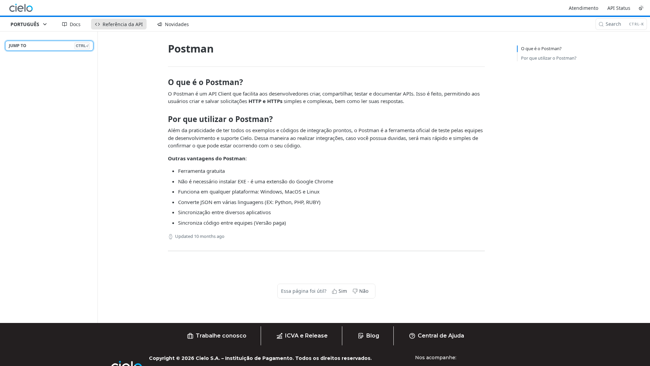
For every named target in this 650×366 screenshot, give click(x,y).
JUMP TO (48, 45)
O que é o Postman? (541, 48)
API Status (618, 8)
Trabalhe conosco (221, 335)
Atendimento (583, 8)
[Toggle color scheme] (641, 7)
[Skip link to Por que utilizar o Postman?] (163, 119)
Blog (372, 335)
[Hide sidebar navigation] (96, 177)
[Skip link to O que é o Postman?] (163, 82)
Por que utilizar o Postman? (549, 58)
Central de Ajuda (441, 335)
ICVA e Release (306, 335)
